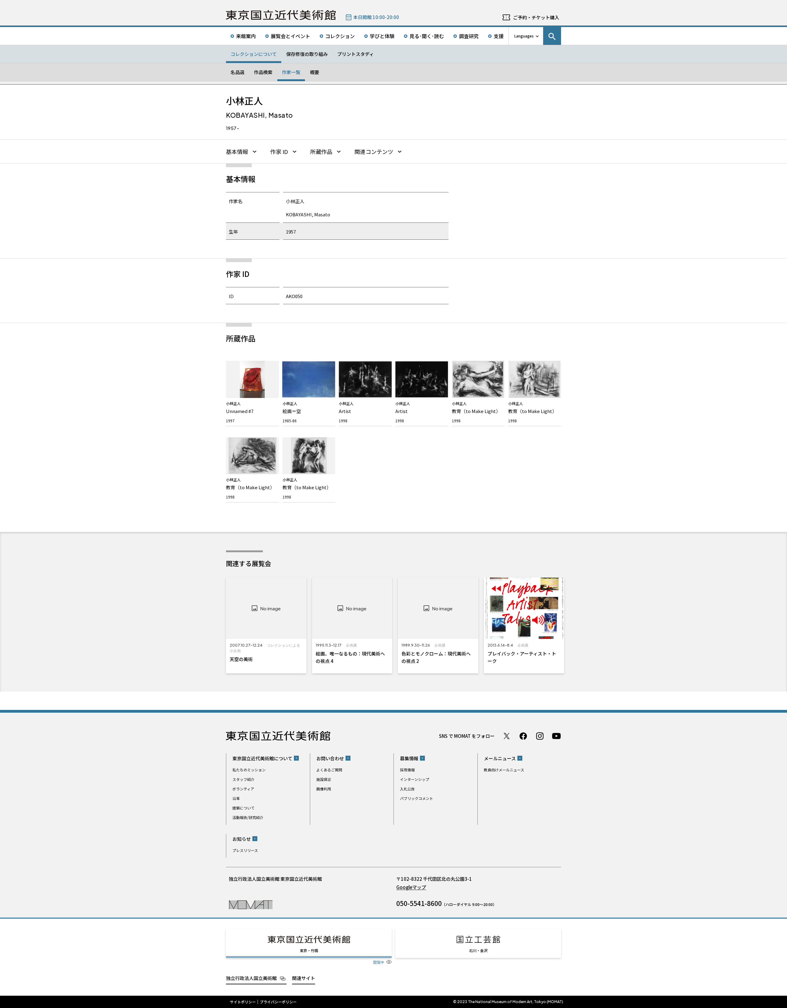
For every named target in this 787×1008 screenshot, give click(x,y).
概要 (314, 72)
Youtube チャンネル (556, 736)
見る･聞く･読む (426, 36)
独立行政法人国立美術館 (251, 978)
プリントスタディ (355, 54)
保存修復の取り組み (307, 54)
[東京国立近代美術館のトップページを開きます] (251, 904)
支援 (499, 36)
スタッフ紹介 (243, 779)
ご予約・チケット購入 (536, 17)
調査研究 (469, 36)
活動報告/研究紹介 (247, 817)
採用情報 (407, 769)
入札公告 (407, 788)
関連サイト (303, 978)
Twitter (506, 736)
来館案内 (246, 36)
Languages (524, 35)
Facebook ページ (523, 736)
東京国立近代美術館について (262, 758)
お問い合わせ (330, 758)
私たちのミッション (249, 769)
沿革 (236, 798)
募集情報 (409, 758)
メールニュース (500, 758)
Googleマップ (411, 887)
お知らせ (241, 839)
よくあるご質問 (329, 769)
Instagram (539, 736)
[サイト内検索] (552, 36)
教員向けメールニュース (504, 769)
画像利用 (323, 788)
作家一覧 (291, 72)
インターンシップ (414, 779)
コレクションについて (254, 54)
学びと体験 (382, 36)
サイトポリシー (243, 1002)
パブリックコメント (416, 798)
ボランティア (243, 788)
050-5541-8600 (419, 903)
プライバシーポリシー (278, 1002)
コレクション (340, 36)
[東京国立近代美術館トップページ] (281, 15)
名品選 (237, 72)
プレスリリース (245, 850)
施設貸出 (323, 779)
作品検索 (263, 72)
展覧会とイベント (290, 36)
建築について (243, 807)
